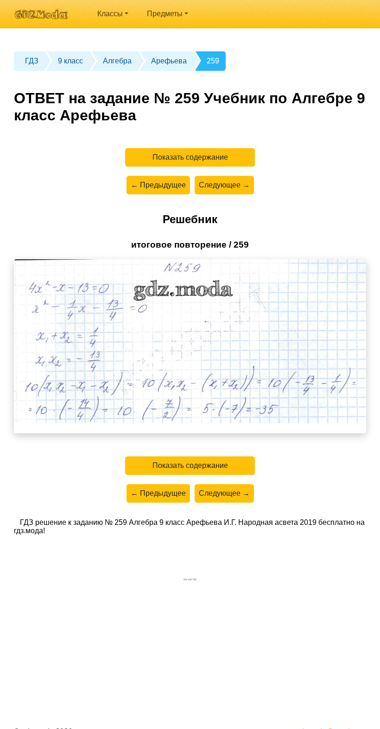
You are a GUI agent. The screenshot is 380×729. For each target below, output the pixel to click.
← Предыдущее (158, 185)
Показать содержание (190, 157)
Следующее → (224, 185)
